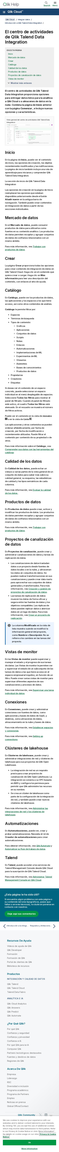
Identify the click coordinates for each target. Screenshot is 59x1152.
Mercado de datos (16, 57)
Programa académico (17, 1090)
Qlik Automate (14, 1015)
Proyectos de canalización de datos (24, 75)
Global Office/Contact (17, 1106)
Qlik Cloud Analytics (16, 1003)
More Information (29, 1148)
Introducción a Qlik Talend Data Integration (23, 23)
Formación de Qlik (16, 958)
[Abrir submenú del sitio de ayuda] (4, 12)
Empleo (11, 1098)
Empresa (11, 1074)
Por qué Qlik (13, 1029)
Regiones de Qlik (15, 1061)
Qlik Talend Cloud (15, 988)
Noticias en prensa (16, 1102)
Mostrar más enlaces (21, 83)
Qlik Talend (12, 984)
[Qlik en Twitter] (40, 1115)
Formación (12, 954)
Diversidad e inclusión (18, 1086)
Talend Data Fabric (16, 992)
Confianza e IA (14, 1041)
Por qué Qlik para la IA (18, 1045)
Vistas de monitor (16, 79)
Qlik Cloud (15, 12)
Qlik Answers (13, 1007)
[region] (29, 1134)
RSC (9, 1082)
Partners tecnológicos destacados (24, 1053)
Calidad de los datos (17, 68)
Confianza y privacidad (18, 1037)
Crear (10, 61)
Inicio (10, 54)
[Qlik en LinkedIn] (46, 1115)
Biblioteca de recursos (18, 966)
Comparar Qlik (14, 1049)
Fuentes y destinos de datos (21, 1057)
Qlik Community (26, 1115)
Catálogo (12, 64)
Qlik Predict (12, 1011)
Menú (55, 5)
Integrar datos (24, 19)
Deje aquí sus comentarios (21, 913)
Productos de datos (17, 71)
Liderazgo (12, 1078)
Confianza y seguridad (18, 1033)
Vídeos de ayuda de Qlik (19, 946)
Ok (29, 1142)
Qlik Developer (14, 950)
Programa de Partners (18, 1094)
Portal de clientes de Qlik (19, 962)
